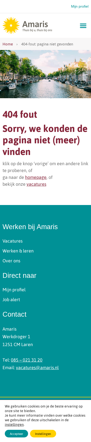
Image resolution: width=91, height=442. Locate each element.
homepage (36, 177)
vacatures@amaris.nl (37, 367)
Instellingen (43, 434)
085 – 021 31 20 (26, 360)
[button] (83, 25)
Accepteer (16, 434)
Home (8, 43)
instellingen (14, 424)
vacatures (36, 184)
